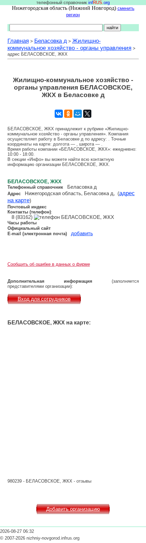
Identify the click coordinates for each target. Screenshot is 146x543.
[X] (87, 113)
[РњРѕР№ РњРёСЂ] (78, 113)
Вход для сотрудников (44, 299)
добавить (82, 233)
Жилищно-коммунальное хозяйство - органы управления (69, 44)
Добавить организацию (73, 509)
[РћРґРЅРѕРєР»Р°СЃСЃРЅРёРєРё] (68, 113)
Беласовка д (50, 40)
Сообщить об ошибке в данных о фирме (48, 264)
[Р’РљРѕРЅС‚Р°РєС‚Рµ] (59, 113)
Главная (18, 40)
